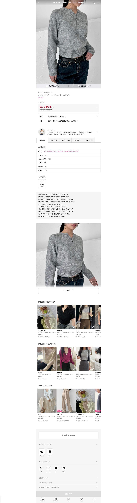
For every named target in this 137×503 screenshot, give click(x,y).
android (50, 456)
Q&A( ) (77, 140)
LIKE (81, 501)
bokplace (59, 414)
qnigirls (40, 372)
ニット (40, 92)
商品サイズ (54, 140)
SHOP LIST (55, 501)
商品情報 (42, 140)
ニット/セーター (48, 92)
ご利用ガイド (89, 140)
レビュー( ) (66, 140)
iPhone (42, 456)
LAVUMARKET (42, 330)
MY (94, 501)
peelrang (59, 330)
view (96, 132)
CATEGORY (42, 501)
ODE (77, 330)
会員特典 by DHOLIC (68, 435)
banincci (59, 372)
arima (39, 414)
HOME (68, 501)
